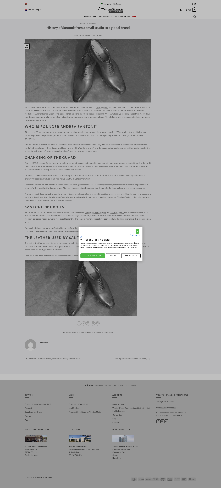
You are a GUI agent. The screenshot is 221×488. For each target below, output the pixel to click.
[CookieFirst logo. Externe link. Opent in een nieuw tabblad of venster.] (81, 237)
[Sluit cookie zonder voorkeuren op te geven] (137, 231)
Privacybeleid (135, 235)
